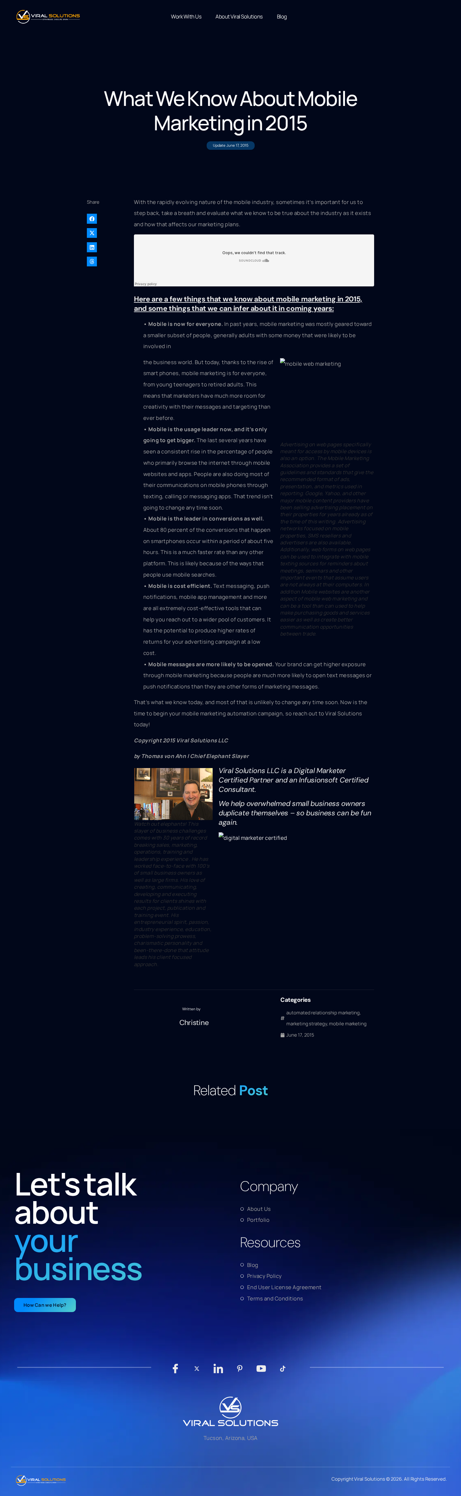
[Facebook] (175, 1371)
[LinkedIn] (218, 1371)
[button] (107, 219)
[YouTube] (261, 1371)
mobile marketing (347, 1023)
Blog (282, 16)
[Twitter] (197, 1371)
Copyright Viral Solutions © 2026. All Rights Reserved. (389, 1479)
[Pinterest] (240, 1371)
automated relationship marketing (323, 1012)
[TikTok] (283, 1371)
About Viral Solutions (239, 16)
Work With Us (186, 16)
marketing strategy (306, 1023)
